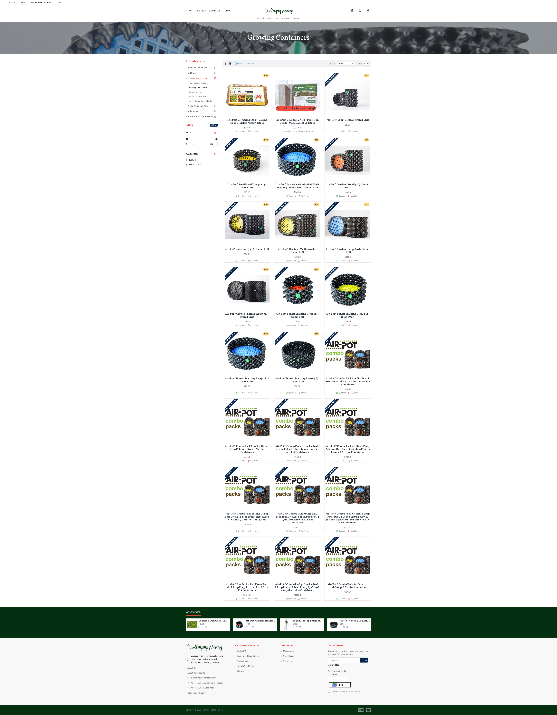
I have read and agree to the (345, 691)
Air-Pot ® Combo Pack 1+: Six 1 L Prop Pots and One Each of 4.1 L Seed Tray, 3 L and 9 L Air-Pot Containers (347, 449)
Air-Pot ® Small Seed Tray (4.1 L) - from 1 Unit (247, 186)
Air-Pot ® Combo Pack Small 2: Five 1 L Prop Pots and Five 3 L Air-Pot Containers (247, 449)
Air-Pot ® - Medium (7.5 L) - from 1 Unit (247, 249)
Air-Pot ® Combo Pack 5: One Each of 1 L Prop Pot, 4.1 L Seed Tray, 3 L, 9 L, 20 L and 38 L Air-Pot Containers (297, 587)
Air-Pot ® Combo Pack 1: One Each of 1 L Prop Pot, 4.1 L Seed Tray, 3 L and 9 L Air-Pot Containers (297, 449)
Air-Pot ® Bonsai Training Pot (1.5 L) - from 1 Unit (297, 316)
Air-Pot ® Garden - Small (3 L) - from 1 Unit (347, 186)
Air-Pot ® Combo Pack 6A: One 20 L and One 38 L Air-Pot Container (347, 586)
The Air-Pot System (270, 18)
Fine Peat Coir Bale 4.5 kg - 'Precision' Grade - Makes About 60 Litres (297, 122)
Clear (215, 125)
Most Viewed (193, 612)
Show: (359, 63)
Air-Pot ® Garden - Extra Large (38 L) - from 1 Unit (247, 316)
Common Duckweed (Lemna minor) (213, 621)
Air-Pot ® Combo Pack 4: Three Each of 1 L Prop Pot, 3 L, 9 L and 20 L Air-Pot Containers (247, 587)
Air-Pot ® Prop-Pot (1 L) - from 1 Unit (348, 120)
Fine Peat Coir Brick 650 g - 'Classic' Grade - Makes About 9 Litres (247, 122)
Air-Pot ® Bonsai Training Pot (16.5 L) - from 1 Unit (297, 380)
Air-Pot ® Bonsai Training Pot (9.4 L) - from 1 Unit (247, 380)
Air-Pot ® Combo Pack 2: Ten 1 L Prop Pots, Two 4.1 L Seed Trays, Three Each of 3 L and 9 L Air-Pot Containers (247, 516)
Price (188, 132)
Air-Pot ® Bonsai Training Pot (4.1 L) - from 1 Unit (347, 316)
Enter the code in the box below (337, 673)
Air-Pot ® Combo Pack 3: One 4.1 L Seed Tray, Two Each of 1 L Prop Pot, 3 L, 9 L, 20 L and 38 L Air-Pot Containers (297, 518)
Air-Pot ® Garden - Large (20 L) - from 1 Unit (347, 251)
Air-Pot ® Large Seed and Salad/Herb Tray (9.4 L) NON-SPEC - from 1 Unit (297, 186)
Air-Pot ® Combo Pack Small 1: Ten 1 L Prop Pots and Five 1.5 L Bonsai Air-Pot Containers (347, 381)
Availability (192, 154)
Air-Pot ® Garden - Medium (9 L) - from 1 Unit (297, 251)
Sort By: (333, 63)
